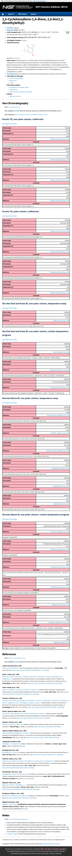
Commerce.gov (35, 853)
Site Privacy (8, 849)
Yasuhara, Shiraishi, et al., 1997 (59, 370)
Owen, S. (28, 690)
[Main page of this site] (3, 14)
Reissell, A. (42, 677)
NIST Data (22, 14)
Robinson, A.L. (6, 761)
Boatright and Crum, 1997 (61, 486)
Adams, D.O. (16, 761)
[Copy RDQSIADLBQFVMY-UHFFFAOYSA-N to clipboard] (50, 37)
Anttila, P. (27, 677)
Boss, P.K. (23, 761)
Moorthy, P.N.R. (24, 774)
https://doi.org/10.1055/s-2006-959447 (17, 798)
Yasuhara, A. (6, 700)
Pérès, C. (13, 785)
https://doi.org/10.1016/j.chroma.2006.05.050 (41, 683)
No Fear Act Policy (28, 851)
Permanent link (12, 74)
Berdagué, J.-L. (21, 785)
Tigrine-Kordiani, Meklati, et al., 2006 (57, 451)
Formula (9, 28)
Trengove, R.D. (49, 761)
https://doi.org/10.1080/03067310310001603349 (17, 789)
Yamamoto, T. (32, 700)
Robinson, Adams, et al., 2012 (60, 532)
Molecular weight (12, 30)
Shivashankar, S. (7, 774)
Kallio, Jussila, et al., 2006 (61, 320)
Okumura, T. (56, 700)
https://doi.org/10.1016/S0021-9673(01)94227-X (27, 670)
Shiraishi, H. (14, 700)
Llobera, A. (5, 668)
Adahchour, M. (57, 677)
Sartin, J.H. (5, 690)
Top (9, 107)
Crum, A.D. (15, 752)
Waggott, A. (5, 804)
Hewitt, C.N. (35, 690)
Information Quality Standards (20, 853)
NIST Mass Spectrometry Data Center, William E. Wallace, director (31, 114)
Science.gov (45, 853)
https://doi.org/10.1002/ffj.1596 (44, 727)
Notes (11, 83)
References (13, 80)
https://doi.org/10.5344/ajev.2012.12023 (15, 768)
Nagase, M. (11, 703)
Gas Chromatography (16, 78)
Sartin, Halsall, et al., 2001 (61, 352)
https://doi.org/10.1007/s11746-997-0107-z (43, 755)
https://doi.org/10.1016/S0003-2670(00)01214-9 (17, 694)
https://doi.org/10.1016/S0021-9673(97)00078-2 (42, 707)
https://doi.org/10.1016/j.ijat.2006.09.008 (39, 737)
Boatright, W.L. (6, 752)
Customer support (12, 834)
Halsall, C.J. (13, 690)
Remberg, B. (24, 796)
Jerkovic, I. (13, 724)
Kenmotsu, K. (65, 700)
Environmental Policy (45, 851)
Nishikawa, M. (23, 700)
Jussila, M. (12, 677)
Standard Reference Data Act (51, 844)
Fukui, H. (5, 703)
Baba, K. (32, 703)
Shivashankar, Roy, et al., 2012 (60, 567)
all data (46, 670)
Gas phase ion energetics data (19, 87)
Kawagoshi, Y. (25, 703)
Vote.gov (58, 853)
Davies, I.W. (13, 804)
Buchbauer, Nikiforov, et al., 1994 (59, 622)
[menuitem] (3, 14)
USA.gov (52, 853)
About (33, 14)
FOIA (36, 851)
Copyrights (36, 849)
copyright (17, 111)
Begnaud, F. (6, 785)
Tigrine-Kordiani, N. (8, 733)
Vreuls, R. (49, 677)
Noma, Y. (38, 703)
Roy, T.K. (15, 774)
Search (10, 14)
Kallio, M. (5, 677)
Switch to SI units (15, 96)
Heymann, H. (31, 761)
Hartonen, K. (34, 677)
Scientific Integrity (58, 851)
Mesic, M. (20, 724)
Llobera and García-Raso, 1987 (59, 139)
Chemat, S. (26, 713)
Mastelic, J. (5, 724)
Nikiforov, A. (15, 796)
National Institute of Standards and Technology (18, 7)
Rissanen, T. (19, 677)
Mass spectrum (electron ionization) (21, 92)
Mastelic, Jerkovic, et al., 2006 (60, 433)
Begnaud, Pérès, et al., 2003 (60, 605)
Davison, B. (21, 690)
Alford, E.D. (16, 744)
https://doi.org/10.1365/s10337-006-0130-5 (30, 718)
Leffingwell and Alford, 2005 (60, 468)
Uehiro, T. (40, 700)
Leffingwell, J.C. (7, 744)
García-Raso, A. (14, 668)
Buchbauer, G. (6, 796)
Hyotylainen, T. (6, 679)
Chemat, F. (42, 713)
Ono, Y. (18, 703)
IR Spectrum (13, 89)
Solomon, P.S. (40, 761)
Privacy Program (27, 849)
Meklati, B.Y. (34, 713)
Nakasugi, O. (48, 700)
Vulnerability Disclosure (14, 851)
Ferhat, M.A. (6, 713)
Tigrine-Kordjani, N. (16, 713)
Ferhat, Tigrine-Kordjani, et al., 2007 (58, 415)
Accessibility (17, 849)
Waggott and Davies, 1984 (61, 642)
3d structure (16, 58)
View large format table (9, 124)
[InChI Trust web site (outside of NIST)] (67, 33)
